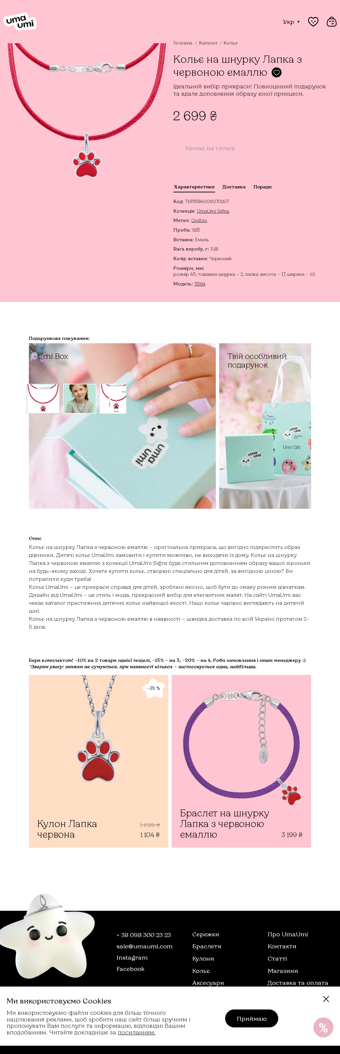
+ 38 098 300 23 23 (144, 934)
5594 (200, 283)
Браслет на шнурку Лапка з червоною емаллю (224, 823)
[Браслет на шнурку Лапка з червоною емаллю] (241, 761)
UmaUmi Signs (213, 211)
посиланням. (136, 1032)
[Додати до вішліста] (277, 72)
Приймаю (252, 1018)
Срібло (199, 220)
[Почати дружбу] (323, 1027)
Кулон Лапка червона (67, 829)
